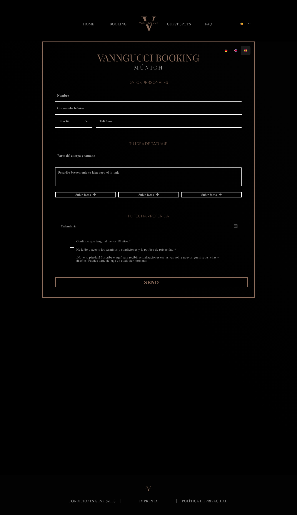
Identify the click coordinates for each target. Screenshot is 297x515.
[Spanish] (245, 50)
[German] (226, 50)
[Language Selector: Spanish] (245, 24)
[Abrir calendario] (235, 226)
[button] (85, 194)
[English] (235, 50)
